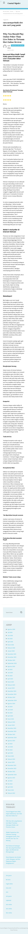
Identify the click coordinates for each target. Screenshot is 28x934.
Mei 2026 (9, 638)
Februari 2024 (11, 722)
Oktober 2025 (11, 660)
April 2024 (10, 716)
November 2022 (11, 768)
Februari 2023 (11, 759)
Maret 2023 (10, 756)
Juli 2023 (9, 744)
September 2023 (12, 737)
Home (11, 11)
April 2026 (10, 642)
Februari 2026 (11, 648)
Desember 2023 (11, 728)
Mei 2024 (9, 713)
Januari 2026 (11, 651)
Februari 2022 (11, 793)
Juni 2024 (10, 710)
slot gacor (9, 875)
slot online (9, 904)
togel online (9, 884)
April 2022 (10, 787)
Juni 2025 (10, 672)
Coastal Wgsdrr (14, 3)
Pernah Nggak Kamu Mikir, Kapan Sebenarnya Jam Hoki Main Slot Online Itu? (14, 814)
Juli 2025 (9, 669)
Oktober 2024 (11, 697)
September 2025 (12, 663)
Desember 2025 (11, 654)
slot (7, 892)
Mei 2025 (9, 676)
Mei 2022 (9, 784)
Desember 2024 (11, 691)
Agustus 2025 (11, 666)
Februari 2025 (11, 685)
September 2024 (12, 700)
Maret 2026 (10, 645)
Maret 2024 (10, 719)
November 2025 (11, 657)
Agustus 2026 (11, 629)
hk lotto (8, 879)
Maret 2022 (10, 790)
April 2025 (10, 679)
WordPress (17, 928)
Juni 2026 (10, 635)
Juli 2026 (9, 632)
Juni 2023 (10, 747)
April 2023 (10, 753)
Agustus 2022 (11, 778)
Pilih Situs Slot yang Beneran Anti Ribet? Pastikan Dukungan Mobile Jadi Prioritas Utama (14, 824)
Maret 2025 (10, 682)
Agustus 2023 (11, 740)
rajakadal (8, 900)
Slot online (9, 913)
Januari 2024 (11, 725)
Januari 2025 (11, 688)
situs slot (8, 888)
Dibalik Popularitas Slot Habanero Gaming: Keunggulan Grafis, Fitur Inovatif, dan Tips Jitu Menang (12, 836)
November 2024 (11, 694)
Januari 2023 (11, 762)
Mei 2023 (9, 750)
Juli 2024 (9, 706)
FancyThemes (13, 930)
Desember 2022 (11, 765)
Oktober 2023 (11, 734)
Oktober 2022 (11, 771)
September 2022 (12, 774)
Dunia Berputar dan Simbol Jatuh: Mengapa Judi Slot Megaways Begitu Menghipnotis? (13, 860)
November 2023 (11, 731)
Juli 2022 (9, 781)
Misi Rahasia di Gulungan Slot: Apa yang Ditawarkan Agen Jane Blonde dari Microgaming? (13, 849)
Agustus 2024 (11, 703)
